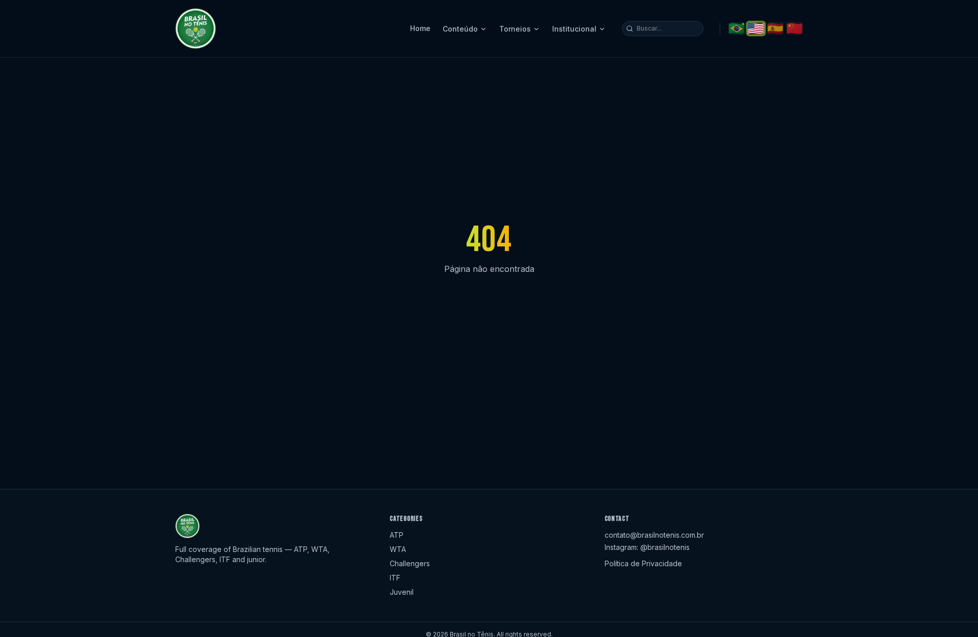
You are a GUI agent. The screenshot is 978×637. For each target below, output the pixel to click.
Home (420, 28)
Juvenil (402, 592)
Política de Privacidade (643, 563)
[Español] (775, 28)
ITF (395, 577)
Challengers (410, 563)
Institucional (574, 28)
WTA (398, 549)
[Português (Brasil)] (736, 28)
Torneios (515, 28)
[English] (756, 28)
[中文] (794, 28)
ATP (396, 535)
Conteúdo (460, 28)
